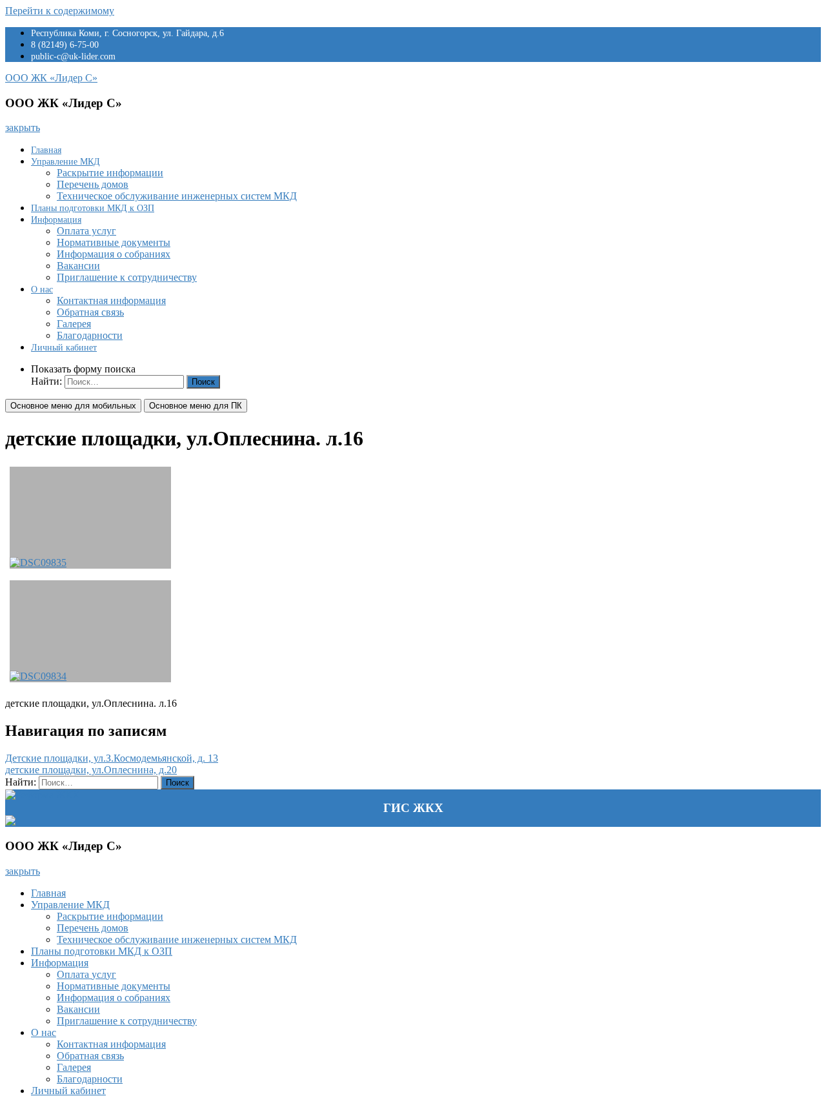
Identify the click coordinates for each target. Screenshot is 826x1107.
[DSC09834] (90, 631)
